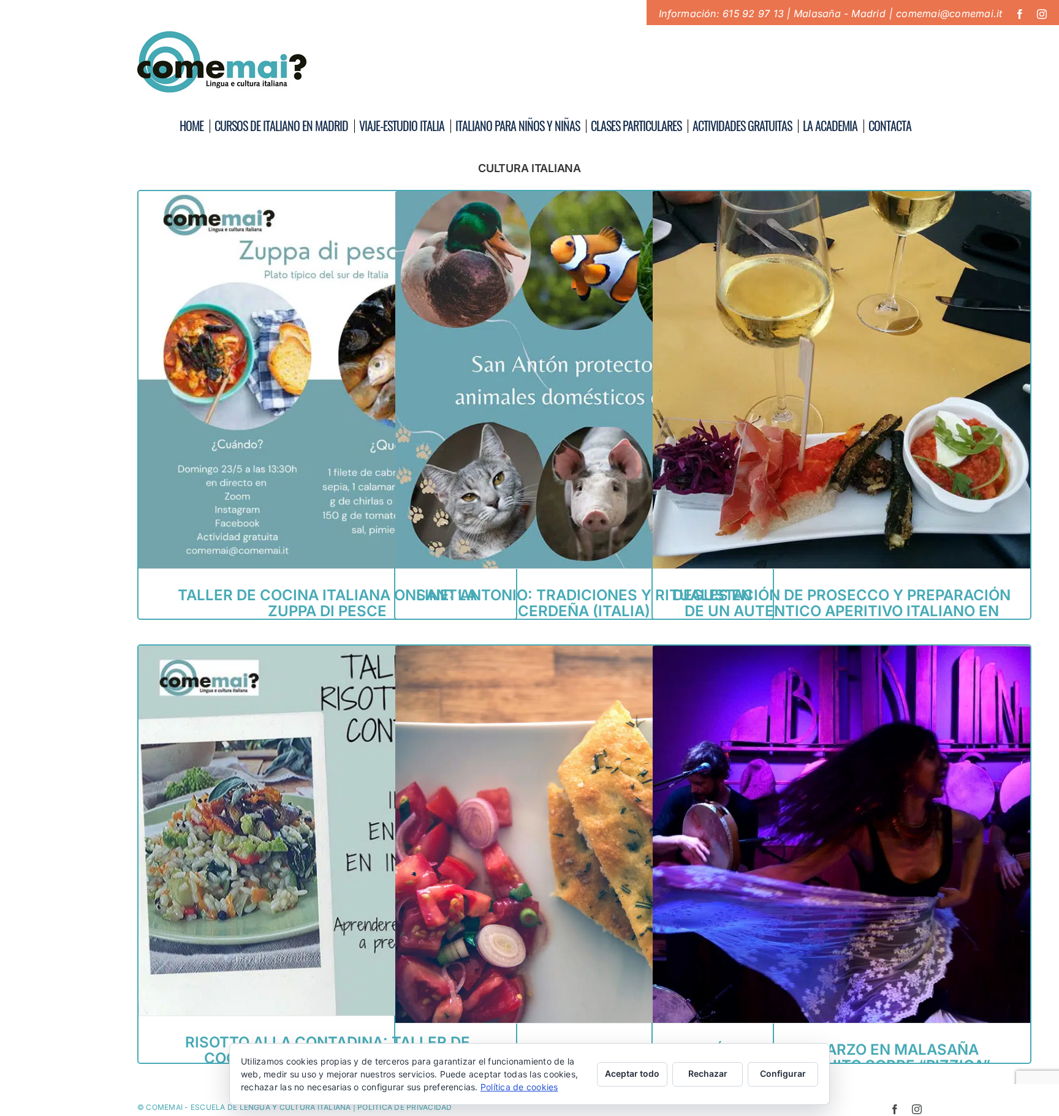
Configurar (783, 1073)
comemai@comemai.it (949, 13)
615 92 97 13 (753, 13)
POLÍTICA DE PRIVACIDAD (404, 1107)
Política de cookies (519, 1087)
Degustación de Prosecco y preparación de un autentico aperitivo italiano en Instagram (842, 611)
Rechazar (707, 1073)
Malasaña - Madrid (840, 13)
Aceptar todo (632, 1073)
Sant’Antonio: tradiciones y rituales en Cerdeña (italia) (584, 603)
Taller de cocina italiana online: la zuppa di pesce (327, 603)
